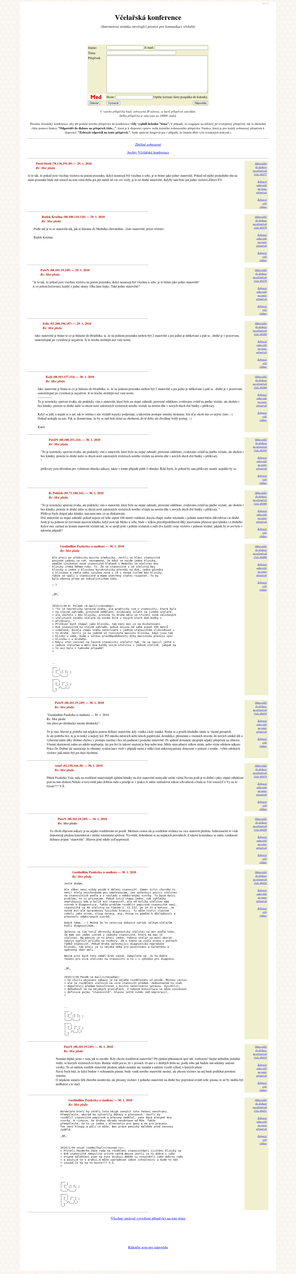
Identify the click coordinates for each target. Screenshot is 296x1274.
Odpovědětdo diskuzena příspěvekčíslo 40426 (260, 877)
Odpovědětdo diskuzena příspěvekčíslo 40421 (260, 1105)
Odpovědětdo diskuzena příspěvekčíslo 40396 (260, 498)
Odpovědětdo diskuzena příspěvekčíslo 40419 (260, 771)
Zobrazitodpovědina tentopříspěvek (261, 187)
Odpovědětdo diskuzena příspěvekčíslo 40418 (260, 708)
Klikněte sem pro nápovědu (148, 1247)
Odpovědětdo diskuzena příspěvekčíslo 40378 (260, 222)
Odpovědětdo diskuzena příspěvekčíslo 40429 (260, 1052)
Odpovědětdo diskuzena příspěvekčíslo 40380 (260, 328)
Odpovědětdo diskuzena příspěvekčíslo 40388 (260, 382)
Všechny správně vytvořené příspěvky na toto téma (148, 1218)
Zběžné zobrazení (148, 144)
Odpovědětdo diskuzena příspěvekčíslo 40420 (260, 824)
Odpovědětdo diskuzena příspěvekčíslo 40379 (260, 275)
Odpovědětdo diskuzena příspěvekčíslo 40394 (260, 445)
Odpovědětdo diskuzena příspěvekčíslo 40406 (260, 551)
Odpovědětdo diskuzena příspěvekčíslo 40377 (260, 169)
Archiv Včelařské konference (148, 152)
